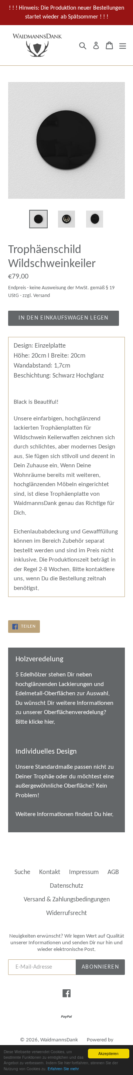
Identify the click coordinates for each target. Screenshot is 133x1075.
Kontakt (49, 872)
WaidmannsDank (59, 1040)
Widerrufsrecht (66, 913)
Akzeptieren (108, 1053)
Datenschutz (66, 886)
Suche (22, 872)
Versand (41, 295)
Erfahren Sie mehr (63, 1068)
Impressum (84, 872)
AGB (113, 872)
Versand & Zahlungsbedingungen (67, 899)
